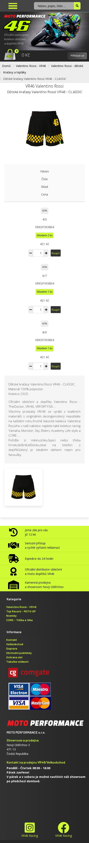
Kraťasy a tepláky (14, 72)
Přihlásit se (77, 55)
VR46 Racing (29, 836)
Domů (6, 66)
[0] (8, 55)
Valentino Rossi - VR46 (31, 66)
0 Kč (26, 55)
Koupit (56, 253)
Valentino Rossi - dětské (67, 66)
